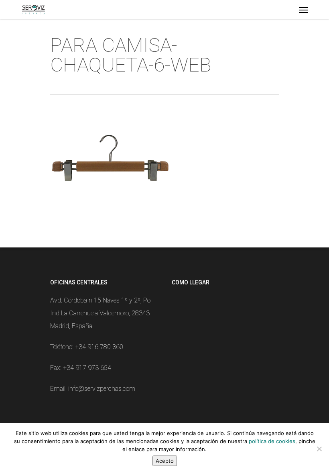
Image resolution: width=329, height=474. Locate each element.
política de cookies (272, 441)
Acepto (165, 461)
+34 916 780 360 (99, 347)
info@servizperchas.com (101, 388)
